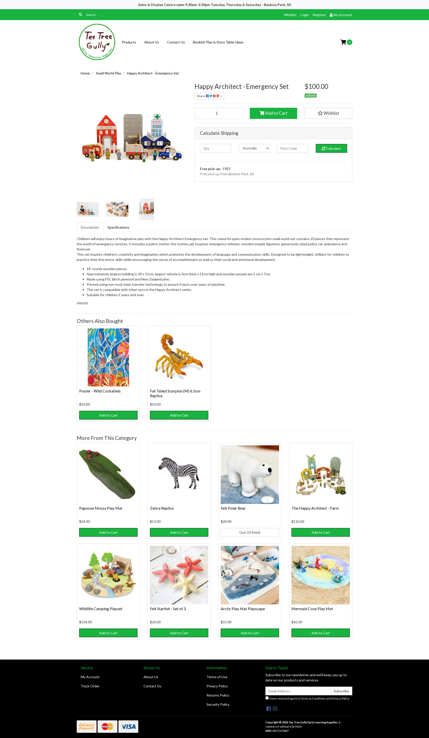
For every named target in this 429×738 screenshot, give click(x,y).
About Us (151, 42)
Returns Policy (218, 695)
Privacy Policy (217, 686)
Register (319, 15)
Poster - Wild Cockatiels (100, 390)
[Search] (80, 14)
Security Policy (218, 704)
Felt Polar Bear (233, 508)
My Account (90, 677)
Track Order (90, 686)
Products (129, 42)
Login (304, 15)
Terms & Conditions (313, 698)
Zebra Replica (162, 508)
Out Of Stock (249, 532)
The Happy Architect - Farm (315, 508)
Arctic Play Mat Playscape (243, 608)
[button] (328, 113)
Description (90, 227)
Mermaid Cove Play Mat (312, 608)
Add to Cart (275, 113)
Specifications (118, 227)
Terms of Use (217, 677)
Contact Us (176, 42)
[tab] (90, 227)
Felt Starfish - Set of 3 (168, 608)
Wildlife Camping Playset (100, 608)
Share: (201, 96)
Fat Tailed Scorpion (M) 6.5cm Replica (175, 393)
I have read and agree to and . (309, 698)
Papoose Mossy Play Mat (100, 508)
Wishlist (290, 15)
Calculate (333, 148)
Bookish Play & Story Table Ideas (218, 42)
